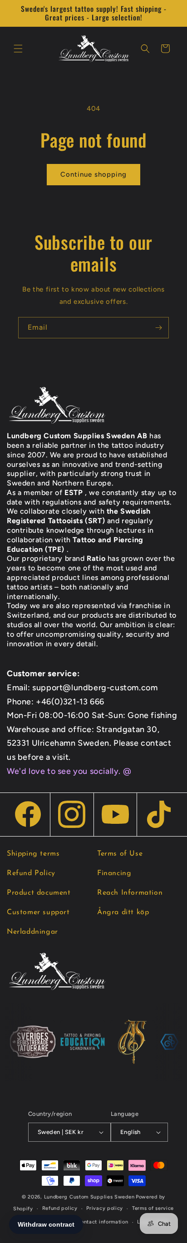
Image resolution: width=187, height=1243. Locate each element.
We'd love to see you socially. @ (69, 771)
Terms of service (153, 1208)
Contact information (102, 1222)
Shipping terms (33, 853)
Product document (39, 892)
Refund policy (60, 1208)
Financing (114, 873)
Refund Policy (31, 873)
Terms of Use (120, 853)
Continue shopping (93, 174)
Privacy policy (104, 1208)
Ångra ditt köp (123, 912)
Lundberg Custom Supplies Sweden (89, 1197)
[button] (18, 49)
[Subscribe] (158, 327)
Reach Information (129, 892)
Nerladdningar (32, 932)
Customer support (38, 912)
